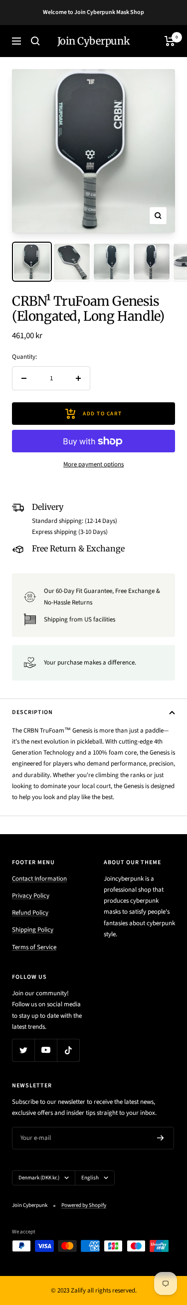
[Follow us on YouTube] (45, 1050)
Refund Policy (30, 912)
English (90, 1177)
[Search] (35, 41)
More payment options (93, 464)
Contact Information (39, 878)
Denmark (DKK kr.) (38, 1177)
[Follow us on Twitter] (23, 1050)
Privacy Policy (30, 895)
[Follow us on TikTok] (68, 1050)
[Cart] (170, 41)
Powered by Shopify (83, 1205)
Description (32, 712)
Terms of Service (34, 947)
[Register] (160, 1138)
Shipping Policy (32, 929)
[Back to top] (159, 1239)
